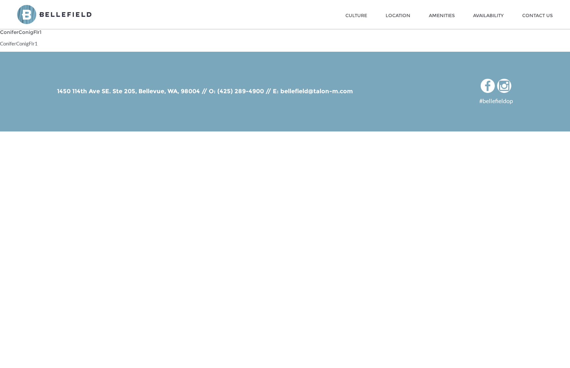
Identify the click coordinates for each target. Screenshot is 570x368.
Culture (356, 15)
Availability (488, 15)
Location (398, 15)
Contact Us (537, 15)
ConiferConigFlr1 (19, 43)
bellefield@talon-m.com (316, 91)
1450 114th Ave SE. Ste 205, (98, 91)
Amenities (442, 15)
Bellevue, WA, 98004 (169, 91)
